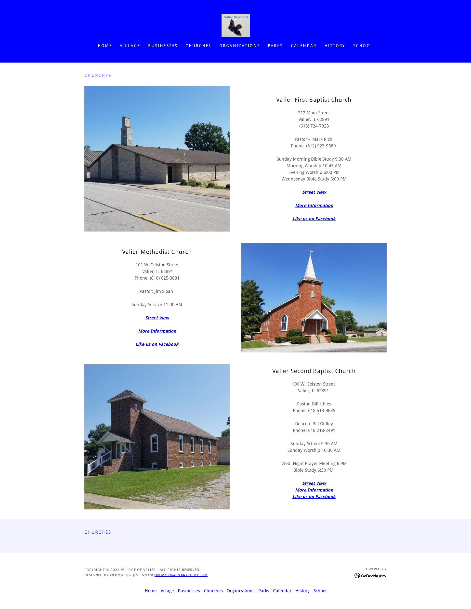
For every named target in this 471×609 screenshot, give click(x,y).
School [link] (363, 45)
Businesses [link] (163, 45)
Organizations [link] (239, 45)
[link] (235, 24)
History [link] (335, 45)
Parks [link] (275, 45)
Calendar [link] (304, 45)
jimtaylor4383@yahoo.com (181, 575)
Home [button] (151, 590)
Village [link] (130, 45)
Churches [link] (198, 45)
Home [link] (105, 45)
